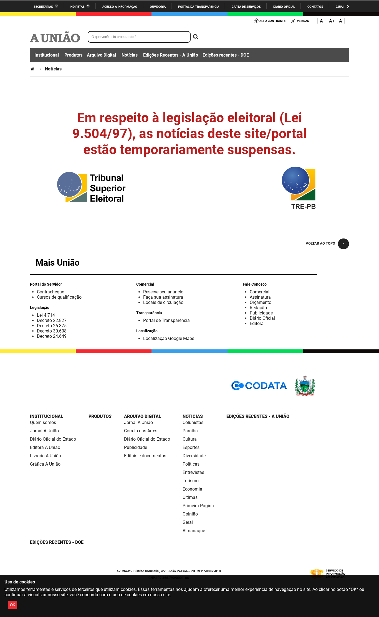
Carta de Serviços (246, 7)
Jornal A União (44, 430)
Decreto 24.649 (52, 336)
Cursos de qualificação (59, 297)
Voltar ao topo (320, 243)
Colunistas (193, 422)
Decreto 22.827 (52, 320)
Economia (192, 489)
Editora (257, 323)
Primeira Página (198, 505)
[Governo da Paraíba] (321, 395)
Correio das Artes (140, 430)
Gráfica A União (45, 464)
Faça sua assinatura (163, 297)
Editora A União (45, 447)
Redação (258, 307)
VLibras (303, 21)
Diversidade (194, 455)
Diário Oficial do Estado (53, 439)
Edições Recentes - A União (170, 55)
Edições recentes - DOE (226, 55)
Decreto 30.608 (52, 331)
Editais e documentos (145, 455)
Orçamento (260, 302)
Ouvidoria (158, 7)
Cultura (190, 439)
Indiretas (77, 7)
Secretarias (43, 7)
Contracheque (50, 291)
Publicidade (261, 313)
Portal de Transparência (166, 320)
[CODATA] (259, 387)
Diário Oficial (284, 7)
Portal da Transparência (198, 7)
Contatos (315, 7)
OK (12, 605)
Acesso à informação (119, 7)
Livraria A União (45, 455)
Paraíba (190, 430)
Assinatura (260, 297)
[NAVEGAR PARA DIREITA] (348, 6)
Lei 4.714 (46, 315)
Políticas (191, 464)
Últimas (190, 497)
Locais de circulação (163, 302)
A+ (332, 21)
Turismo (191, 480)
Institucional (46, 55)
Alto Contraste (272, 21)
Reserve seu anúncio (163, 291)
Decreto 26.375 (52, 325)
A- (322, 21)
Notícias (130, 55)
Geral (188, 522)
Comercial (259, 291)
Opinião (190, 514)
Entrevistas (193, 472)
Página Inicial (33, 69)
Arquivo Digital (101, 55)
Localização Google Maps (168, 338)
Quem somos (43, 422)
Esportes (191, 447)
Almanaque (194, 530)
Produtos (73, 55)
